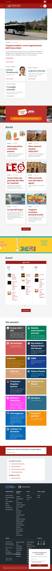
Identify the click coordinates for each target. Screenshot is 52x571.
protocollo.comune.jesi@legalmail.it (13, 554)
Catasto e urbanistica (20, 504)
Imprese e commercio (20, 519)
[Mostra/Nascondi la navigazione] (1, 6)
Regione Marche (6, 1)
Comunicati (29, 497)
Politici (7, 503)
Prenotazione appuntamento (19, 547)
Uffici (7, 499)
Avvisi (28, 499)
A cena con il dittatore (28, 275)
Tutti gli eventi (26, 310)
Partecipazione (19, 523)
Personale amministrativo (9, 506)
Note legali (29, 548)
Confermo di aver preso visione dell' (38, 562)
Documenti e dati (9, 509)
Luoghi (38, 495)
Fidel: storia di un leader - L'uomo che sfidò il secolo (14, 285)
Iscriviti (39, 565)
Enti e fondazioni (9, 501)
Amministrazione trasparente (30, 543)
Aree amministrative (10, 497)
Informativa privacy (31, 546)
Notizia (9, 143)
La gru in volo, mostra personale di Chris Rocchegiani (14, 295)
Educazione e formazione (19, 512)
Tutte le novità (26, 229)
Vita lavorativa (19, 535)
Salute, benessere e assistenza (20, 526)
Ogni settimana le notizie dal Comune (39, 556)
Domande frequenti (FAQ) (20, 543)
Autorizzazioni (19, 502)
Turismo (17, 533)
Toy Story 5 (41, 274)
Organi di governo (9, 495)
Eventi (38, 497)
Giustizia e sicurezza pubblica (20, 516)
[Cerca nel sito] (44, 5)
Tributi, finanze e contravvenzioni (19, 530)
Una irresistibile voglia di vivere (28, 281)
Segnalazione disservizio (19, 551)
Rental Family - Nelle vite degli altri (14, 277)
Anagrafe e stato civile (19, 499)
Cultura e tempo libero (19, 507)
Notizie (28, 495)
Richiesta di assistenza (18, 555)
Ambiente (18, 496)
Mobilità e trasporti (20, 521)
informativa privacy (37, 562)
